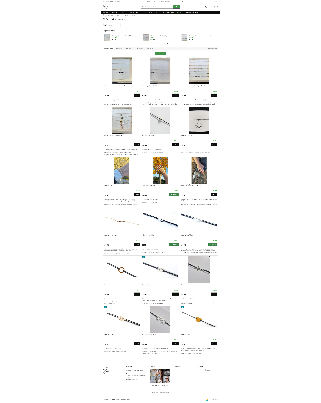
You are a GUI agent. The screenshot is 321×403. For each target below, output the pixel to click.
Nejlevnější (119, 48)
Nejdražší (128, 48)
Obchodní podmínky (164, 1)
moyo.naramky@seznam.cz (136, 370)
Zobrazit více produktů (159, 44)
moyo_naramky (132, 379)
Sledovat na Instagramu (161, 385)
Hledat (176, 7)
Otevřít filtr (160, 53)
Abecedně (150, 48)
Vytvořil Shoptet (214, 399)
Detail (137, 95)
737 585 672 (131, 373)
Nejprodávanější (139, 48)
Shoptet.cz (155, 392)
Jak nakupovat (151, 1)
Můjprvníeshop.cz (164, 392)
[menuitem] (105, 12)
